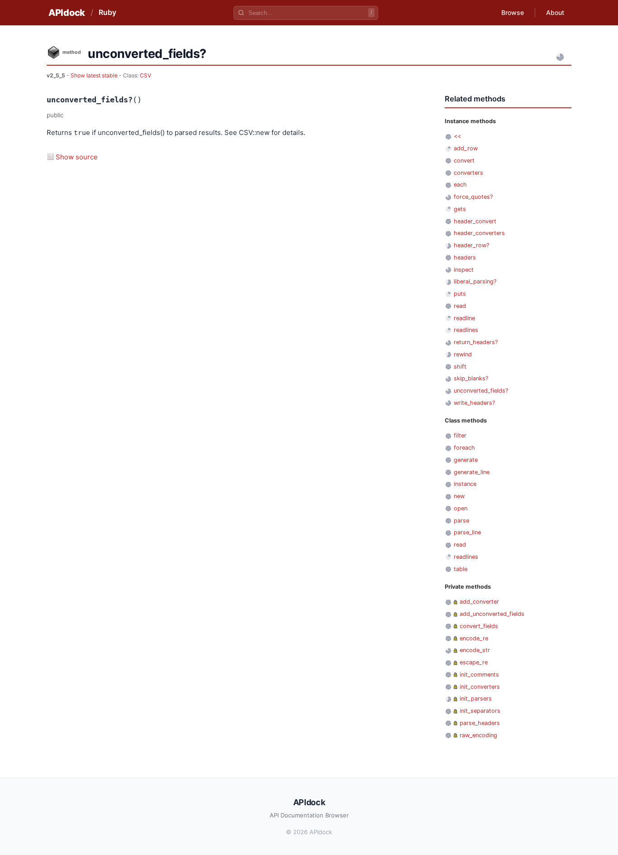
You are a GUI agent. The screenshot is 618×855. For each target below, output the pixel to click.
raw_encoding (478, 735)
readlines (466, 330)
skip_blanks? (471, 378)
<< (457, 136)
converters (468, 172)
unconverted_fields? (481, 390)
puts (460, 293)
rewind (463, 354)
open (460, 508)
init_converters (480, 686)
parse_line (467, 532)
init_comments (479, 674)
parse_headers (480, 723)
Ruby (107, 12)
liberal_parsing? (475, 281)
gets (460, 209)
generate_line (472, 472)
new (459, 496)
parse (461, 520)
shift (460, 366)
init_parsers (476, 698)
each (460, 184)
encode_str (475, 650)
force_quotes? (473, 196)
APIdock (66, 12)
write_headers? (474, 402)
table (460, 569)
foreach (464, 447)
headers (465, 257)
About (555, 12)
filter (460, 435)
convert (464, 160)
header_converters (479, 233)
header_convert (475, 221)
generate (466, 459)
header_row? (471, 245)
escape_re (474, 662)
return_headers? (476, 342)
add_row (466, 148)
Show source (77, 157)
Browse (512, 12)
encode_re (474, 638)
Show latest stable (95, 75)
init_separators (480, 710)
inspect (464, 269)
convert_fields (479, 626)
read (460, 306)
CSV (145, 75)
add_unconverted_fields (492, 613)
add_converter (479, 601)
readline (464, 318)
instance (465, 483)
